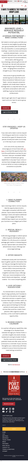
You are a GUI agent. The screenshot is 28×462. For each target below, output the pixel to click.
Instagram (10, 409)
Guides (10, 1)
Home (4, 432)
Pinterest (13, 409)
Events (20, 1)
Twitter (6, 409)
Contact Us (6, 447)
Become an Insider (8, 403)
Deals (15, 1)
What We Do (6, 445)
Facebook (3, 409)
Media (4, 441)
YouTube (3, 411)
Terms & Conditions (8, 449)
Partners (5, 443)
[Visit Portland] (2, 5)
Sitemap (4, 451)
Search (14, 428)
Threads (10, 411)
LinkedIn (13, 411)
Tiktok (6, 411)
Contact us (6, 108)
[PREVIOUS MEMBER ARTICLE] (1, 372)
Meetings (5, 436)
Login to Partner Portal (9, 112)
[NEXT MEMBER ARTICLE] (26, 372)
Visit (3, 434)
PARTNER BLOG (16, 364)
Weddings (5, 438)
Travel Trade (6, 439)
